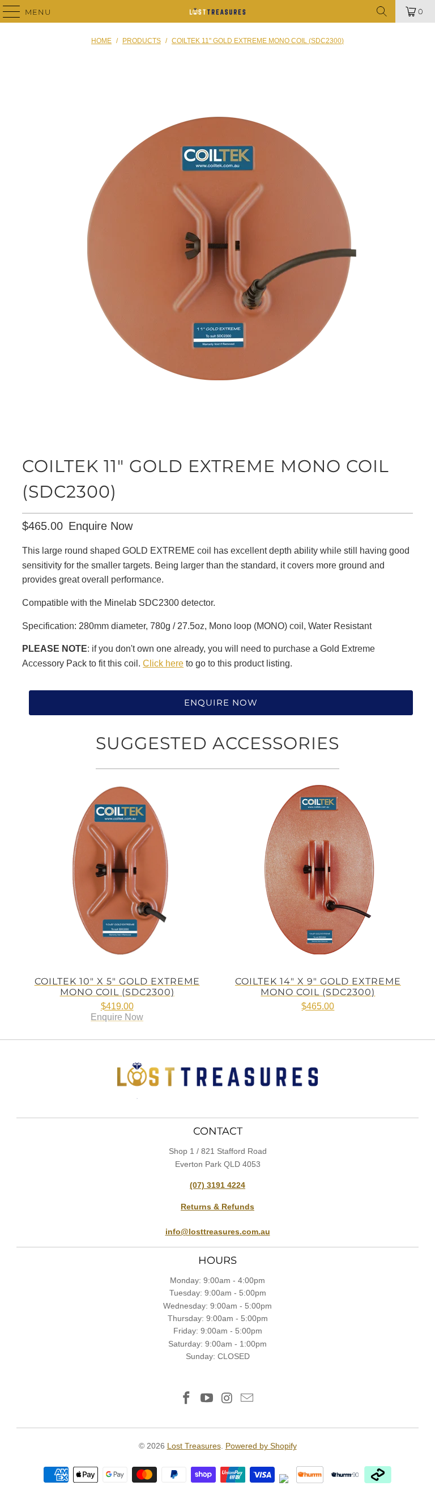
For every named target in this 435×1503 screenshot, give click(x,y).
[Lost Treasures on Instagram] (227, 1399)
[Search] (382, 11)
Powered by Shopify (261, 1445)
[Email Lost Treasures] (247, 1399)
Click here (163, 663)
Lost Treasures (194, 1445)
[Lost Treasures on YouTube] (206, 1399)
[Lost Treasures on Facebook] (186, 1399)
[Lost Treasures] (217, 11)
